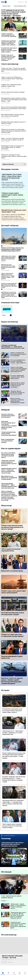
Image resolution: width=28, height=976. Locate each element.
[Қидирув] (26, 2)
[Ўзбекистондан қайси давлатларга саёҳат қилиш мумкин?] (14, 198)
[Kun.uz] (4, 2)
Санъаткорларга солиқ (20, 6)
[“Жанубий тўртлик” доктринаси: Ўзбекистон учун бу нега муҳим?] (14, 393)
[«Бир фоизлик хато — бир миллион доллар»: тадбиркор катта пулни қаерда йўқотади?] (14, 726)
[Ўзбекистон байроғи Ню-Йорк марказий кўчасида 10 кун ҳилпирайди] (14, 355)
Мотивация (6, 872)
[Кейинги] (6, 962)
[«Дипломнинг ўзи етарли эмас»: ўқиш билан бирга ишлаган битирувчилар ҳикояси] (14, 181)
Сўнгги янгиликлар (9, 64)
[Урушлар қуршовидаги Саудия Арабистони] (14, 649)
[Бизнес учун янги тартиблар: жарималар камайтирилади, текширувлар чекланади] (14, 401)
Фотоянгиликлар (8, 935)
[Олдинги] (3, 962)
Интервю (5, 690)
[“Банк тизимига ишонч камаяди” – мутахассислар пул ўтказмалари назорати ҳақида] (14, 819)
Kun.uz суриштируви (10, 448)
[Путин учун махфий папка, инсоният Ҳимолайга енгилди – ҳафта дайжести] (14, 362)
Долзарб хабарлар (9, 225)
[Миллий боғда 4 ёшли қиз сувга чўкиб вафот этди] (14, 214)
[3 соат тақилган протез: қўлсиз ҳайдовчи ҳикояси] (14, 887)
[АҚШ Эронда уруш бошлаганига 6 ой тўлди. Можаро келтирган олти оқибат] (14, 267)
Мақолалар (6, 505)
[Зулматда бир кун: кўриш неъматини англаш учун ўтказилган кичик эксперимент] (14, 385)
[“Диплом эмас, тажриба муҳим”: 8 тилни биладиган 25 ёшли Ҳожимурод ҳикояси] (14, 907)
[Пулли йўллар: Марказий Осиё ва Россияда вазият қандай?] (14, 606)
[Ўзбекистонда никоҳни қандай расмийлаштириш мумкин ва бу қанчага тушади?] (14, 519)
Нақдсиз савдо (6, 6)
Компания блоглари (10, 302)
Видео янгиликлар (9, 322)
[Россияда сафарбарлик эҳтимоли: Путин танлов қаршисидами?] (14, 378)
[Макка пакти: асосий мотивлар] (14, 563)
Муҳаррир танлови (10, 169)
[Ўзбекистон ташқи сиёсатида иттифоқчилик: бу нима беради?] (14, 628)
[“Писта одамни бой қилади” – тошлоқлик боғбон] (14, 542)
